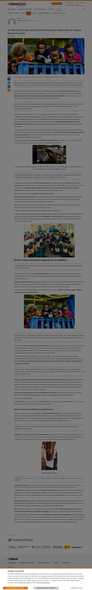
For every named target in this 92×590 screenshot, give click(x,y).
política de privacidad (43, 582)
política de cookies (24, 582)
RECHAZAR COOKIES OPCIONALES (46, 588)
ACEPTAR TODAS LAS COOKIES (15, 588)
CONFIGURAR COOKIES (76, 588)
